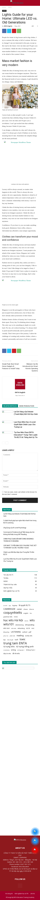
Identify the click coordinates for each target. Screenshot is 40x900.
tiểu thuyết (10, 640)
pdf (30, 632)
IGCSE (28, 628)
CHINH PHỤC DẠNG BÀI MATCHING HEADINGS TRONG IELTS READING (18, 540)
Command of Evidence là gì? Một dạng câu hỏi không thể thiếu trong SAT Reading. (18, 533)
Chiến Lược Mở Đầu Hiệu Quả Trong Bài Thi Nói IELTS (18, 553)
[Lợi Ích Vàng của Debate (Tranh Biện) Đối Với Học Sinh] (7, 414)
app (10, 605)
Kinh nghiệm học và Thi (21, 894)
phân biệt (12, 636)
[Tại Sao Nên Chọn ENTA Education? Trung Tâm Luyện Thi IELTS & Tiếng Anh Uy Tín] (7, 435)
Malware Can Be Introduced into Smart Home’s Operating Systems (30, 367)
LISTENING (16, 632)
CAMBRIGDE (9, 609)
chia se (31, 609)
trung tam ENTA (15, 643)
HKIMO (16, 617)
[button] (37, 3)
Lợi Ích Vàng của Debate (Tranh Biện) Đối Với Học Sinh (19, 515)
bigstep (14, 605)
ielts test (6, 628)
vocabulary (6, 650)
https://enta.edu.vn (20, 395)
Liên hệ (32, 894)
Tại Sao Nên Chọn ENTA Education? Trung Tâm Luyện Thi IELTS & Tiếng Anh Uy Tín (25, 434)
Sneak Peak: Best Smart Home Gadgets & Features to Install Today (11, 366)
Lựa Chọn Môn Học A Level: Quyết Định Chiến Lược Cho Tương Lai (25, 424)
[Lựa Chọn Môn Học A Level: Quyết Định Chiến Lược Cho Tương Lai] (7, 424)
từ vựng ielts (9, 646)
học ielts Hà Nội (13, 620)
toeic (22, 639)
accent (5, 605)
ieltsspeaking (29, 625)
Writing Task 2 (30, 650)
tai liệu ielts (28, 636)
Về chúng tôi (9, 894)
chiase (25, 609)
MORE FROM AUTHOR (26, 406)
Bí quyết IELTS (24, 605)
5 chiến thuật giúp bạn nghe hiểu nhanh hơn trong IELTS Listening (19, 522)
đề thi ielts (16, 653)
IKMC (32, 628)
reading (20, 635)
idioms (26, 621)
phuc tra (5, 636)
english (25, 613)
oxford (24, 632)
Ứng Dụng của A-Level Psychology (14, 528)
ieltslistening (19, 625)
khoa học (6, 632)
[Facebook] (20, 886)
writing (13, 650)
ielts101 (8, 624)
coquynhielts (12, 612)
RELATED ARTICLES (10, 406)
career (19, 609)
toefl (16, 640)
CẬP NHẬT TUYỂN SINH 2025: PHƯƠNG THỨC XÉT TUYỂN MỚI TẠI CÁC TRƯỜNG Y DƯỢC (20, 547)
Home (4, 7)
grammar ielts (7, 617)
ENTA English (8, 26)
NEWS (10, 7)
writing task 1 (21, 650)
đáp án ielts (7, 653)
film (31, 613)
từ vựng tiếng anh (25, 646)
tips (4, 640)
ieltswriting (21, 628)
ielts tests (13, 628)
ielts (32, 620)
